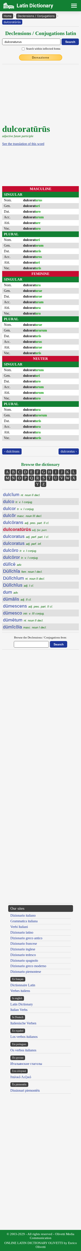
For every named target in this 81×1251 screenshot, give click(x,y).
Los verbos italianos (24, 1037)
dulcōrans (26, 522)
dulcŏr (22, 515)
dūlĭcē (12, 564)
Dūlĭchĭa (23, 571)
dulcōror (20, 557)
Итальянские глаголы (26, 1064)
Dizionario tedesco (23, 955)
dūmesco (23, 612)
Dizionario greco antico (26, 938)
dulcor (18, 508)
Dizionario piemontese (25, 971)
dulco (18, 501)
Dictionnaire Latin (22, 985)
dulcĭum (21, 494)
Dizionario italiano (23, 915)
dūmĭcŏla (25, 626)
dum (11, 591)
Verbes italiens (20, 991)
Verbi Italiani (19, 927)
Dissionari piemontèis (25, 1090)
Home (8, 16)
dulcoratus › (69, 451)
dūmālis (17, 598)
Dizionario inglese (22, 949)
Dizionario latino (21, 932)
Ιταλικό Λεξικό (20, 1077)
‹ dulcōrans (11, 451)
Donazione (40, 57)
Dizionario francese (23, 943)
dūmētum (23, 619)
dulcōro (20, 550)
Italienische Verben (23, 1023)
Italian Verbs (18, 1010)
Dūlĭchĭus (18, 585)
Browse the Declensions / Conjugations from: (40, 637)
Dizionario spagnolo (24, 960)
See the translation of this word (23, 144)
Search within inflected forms (43, 48)
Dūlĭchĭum (24, 578)
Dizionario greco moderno (28, 966)
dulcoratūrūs (12, 22)
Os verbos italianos (23, 1050)
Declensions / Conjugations (36, 16)
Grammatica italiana (24, 921)
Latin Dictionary (21, 1004)
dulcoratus (26, 536)
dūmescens (28, 605)
